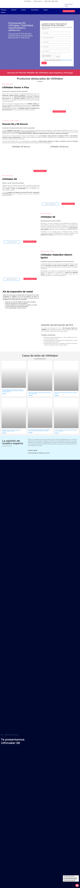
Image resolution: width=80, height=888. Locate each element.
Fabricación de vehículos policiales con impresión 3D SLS (66, 393)
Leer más (4, 393)
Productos (3, 9)
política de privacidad (66, 60)
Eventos (3, 12)
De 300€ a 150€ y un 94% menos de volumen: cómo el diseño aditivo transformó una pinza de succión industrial (13, 390)
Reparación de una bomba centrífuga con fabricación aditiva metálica (11, 430)
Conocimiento (34, 9)
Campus (45, 9)
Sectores (23, 9)
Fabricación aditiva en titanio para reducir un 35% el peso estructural (39, 393)
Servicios (13, 9)
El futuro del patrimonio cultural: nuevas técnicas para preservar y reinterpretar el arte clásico (39, 430)
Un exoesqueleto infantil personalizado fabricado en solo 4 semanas (66, 430)
